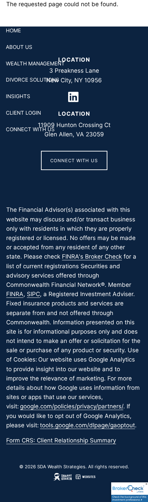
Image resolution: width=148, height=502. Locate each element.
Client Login (23, 112)
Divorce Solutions (32, 79)
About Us (19, 47)
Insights (18, 96)
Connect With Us (30, 129)
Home (13, 30)
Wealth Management (35, 63)
